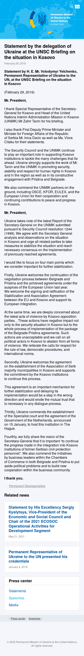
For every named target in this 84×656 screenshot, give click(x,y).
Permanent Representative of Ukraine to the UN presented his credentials (38, 556)
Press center (18, 618)
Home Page (6, 618)
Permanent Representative (27, 486)
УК (71, 6)
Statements (17, 590)
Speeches (16, 597)
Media (13, 604)
